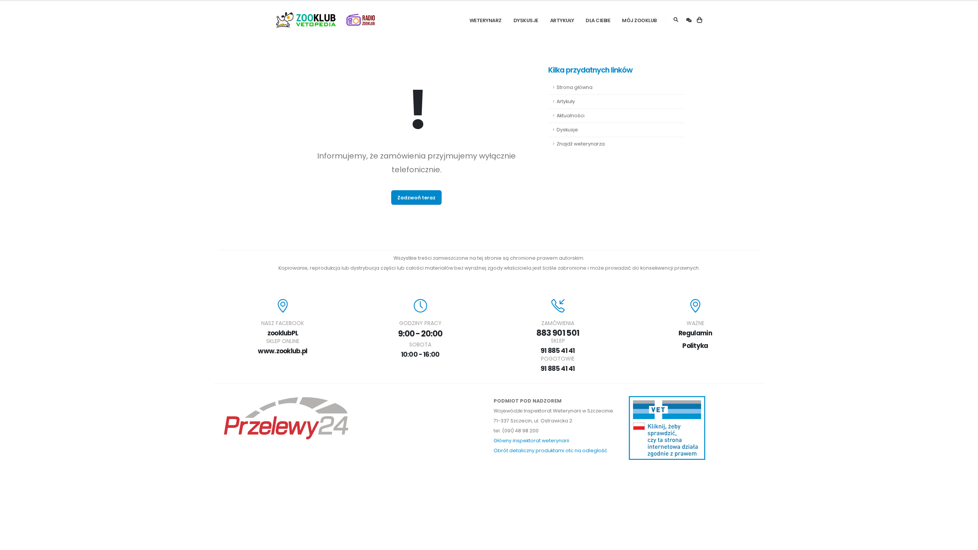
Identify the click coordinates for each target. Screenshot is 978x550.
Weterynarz (486, 20)
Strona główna (575, 87)
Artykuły (562, 20)
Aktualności (571, 115)
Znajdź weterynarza (581, 144)
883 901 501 (557, 332)
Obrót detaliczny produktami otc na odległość (550, 450)
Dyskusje (525, 20)
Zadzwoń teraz (416, 197)
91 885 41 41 (558, 350)
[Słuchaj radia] (360, 20)
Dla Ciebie (598, 20)
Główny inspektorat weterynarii (531, 440)
